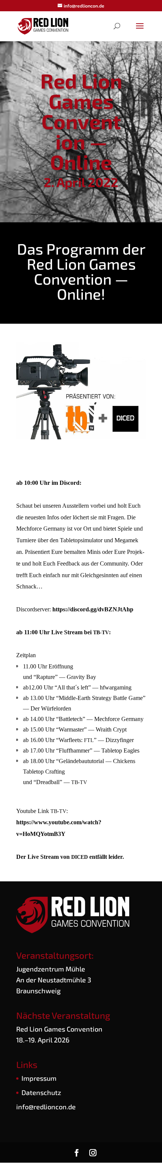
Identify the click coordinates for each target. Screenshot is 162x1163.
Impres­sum (39, 1078)
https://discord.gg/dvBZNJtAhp (92, 609)
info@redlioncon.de (46, 1107)
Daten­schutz (41, 1092)
